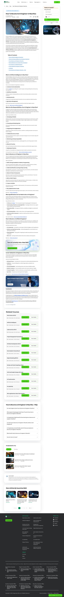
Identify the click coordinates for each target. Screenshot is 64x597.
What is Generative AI (13, 238)
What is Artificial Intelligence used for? (25, 152)
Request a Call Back (51, 19)
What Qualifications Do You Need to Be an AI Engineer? (18, 62)
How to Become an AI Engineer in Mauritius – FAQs (17, 70)
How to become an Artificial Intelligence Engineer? (20, 274)
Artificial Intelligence (26, 520)
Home (18, 2)
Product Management (26, 535)
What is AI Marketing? (13, 192)
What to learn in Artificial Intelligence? (16, 105)
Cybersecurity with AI (37, 517)
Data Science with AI (26, 517)
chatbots (10, 88)
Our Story (24, 554)
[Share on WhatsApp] (35, 16)
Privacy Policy (50, 593)
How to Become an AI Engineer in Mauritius (16, 61)
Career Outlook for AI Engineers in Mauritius (16, 66)
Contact (23, 558)
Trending (16, 449)
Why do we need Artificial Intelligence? (20, 216)
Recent (8, 449)
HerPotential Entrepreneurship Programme (25, 548)
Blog (10, 6)
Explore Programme (12, 248)
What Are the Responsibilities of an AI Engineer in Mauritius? (19, 59)
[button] (22, 408)
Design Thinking (25, 542)
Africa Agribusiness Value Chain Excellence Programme (38, 543)
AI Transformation (36, 539)
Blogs (23, 556)
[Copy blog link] (33, 16)
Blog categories (37, 2)
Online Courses (23, 2)
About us (31, 2)
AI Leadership (24, 539)
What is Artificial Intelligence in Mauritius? (16, 57)
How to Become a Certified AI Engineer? (15, 64)
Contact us (45, 2)
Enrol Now (10, 284)
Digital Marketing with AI (38, 528)
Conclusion (11, 68)
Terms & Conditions (43, 593)
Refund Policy (56, 593)
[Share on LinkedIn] (37, 16)
